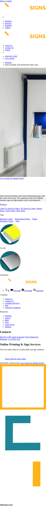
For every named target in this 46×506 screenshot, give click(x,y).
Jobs (6, 305)
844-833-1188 (5, 337)
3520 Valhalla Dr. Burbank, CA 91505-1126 (19, 338)
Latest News (10, 325)
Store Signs (20, 211)
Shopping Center (6, 221)
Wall (17, 221)
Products (8, 21)
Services (8, 23)
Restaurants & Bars (22, 219)
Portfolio (8, 25)
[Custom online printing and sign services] (11, 357)
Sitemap (8, 327)
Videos (7, 28)
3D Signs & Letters (28, 209)
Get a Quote (9, 58)
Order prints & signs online (15, 359)
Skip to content (6, 1)
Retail (34, 219)
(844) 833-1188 (11, 56)
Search (7, 50)
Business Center (6, 219)
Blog (7, 320)
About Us (9, 46)
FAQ (7, 322)
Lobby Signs (10, 211)
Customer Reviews (12, 303)
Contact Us (9, 48)
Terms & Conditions (13, 308)
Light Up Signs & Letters (10, 209)
